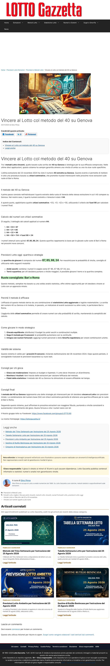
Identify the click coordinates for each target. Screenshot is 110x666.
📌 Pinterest (30, 134)
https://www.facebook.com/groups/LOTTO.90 (51, 413)
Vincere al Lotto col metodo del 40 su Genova (25, 145)
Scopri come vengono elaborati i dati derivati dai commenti (68, 635)
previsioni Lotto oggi (75, 495)
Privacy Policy (33, 646)
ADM (97, 646)
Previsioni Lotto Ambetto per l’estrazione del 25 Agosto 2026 (31, 439)
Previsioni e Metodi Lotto (34, 70)
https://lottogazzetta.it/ (30, 419)
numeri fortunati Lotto (59, 495)
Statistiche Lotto (50, 23)
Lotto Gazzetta (94, 9)
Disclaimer (73, 646)
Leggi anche (10, 148)
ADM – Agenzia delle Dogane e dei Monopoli (78, 662)
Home (6, 23)
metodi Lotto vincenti (43, 495)
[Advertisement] (55, 53)
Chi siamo (14, 646)
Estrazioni (17, 23)
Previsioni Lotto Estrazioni (16, 70)
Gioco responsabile (86, 646)
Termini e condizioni (59, 646)
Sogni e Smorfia (90, 23)
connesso (16, 629)
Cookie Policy (45, 646)
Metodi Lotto (32, 23)
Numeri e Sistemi (70, 23)
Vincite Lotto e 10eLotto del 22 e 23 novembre (20, 497)
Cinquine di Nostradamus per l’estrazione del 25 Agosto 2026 (32, 447)
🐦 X (19, 134)
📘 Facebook (8, 134)
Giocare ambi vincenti (27, 495)
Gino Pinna (26, 480)
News (6, 29)
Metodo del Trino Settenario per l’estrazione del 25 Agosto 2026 (33, 432)
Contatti (23, 646)
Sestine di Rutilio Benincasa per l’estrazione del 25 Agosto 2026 (32, 443)
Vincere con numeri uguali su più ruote (17, 500)
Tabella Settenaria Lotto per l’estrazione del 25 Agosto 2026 (31, 435)
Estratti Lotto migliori (11, 495)
